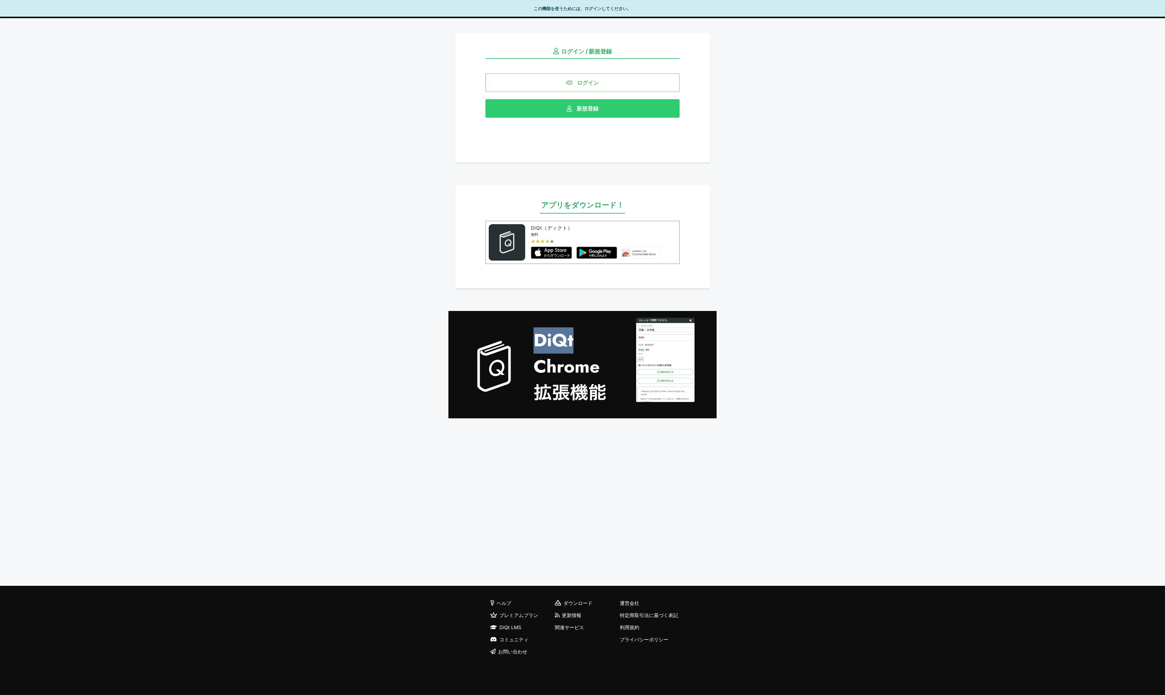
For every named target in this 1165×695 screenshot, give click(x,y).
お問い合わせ (512, 652)
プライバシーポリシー (644, 639)
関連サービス (569, 627)
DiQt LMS (510, 627)
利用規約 (629, 627)
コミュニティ (513, 639)
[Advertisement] (582, 503)
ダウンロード (578, 603)
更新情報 (571, 615)
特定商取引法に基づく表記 (649, 615)
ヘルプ (504, 603)
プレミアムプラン (518, 615)
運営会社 (629, 603)
